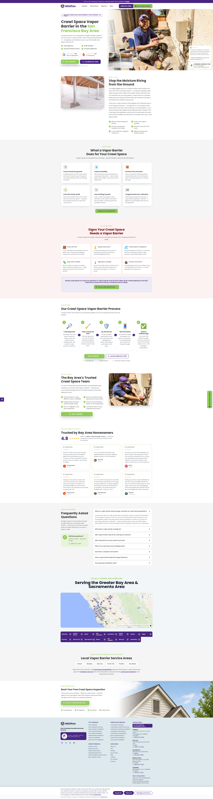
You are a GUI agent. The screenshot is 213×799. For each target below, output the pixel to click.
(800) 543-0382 (126, 6)
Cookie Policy (103, 797)
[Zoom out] (150, 597)
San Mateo (132, 664)
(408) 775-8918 (139, 747)
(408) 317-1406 (138, 772)
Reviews (113, 751)
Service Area (94, 6)
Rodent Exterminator (95, 751)
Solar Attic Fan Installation (96, 740)
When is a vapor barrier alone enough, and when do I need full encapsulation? (123, 511)
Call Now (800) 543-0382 (118, 356)
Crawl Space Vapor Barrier (118, 731)
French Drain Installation (118, 737)
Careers (113, 757)
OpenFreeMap (126, 625)
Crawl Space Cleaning (117, 725)
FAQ (112, 748)
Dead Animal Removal (95, 753)
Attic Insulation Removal (96, 727)
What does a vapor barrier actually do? (122, 529)
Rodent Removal (93, 748)
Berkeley (89, 664)
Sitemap (113, 761)
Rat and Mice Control (95, 757)
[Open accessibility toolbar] (2, 399)
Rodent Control (93, 746)
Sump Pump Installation (117, 740)
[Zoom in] (150, 594)
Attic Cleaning (93, 725)
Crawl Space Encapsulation (118, 733)
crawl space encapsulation (118, 112)
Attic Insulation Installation (96, 729)
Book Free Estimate (144, 6)
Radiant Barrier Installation (96, 735)
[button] (104, 613)
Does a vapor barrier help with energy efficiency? (122, 557)
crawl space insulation (128, 672)
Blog (111, 6)
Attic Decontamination (95, 731)
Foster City (110, 664)
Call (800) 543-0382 (91, 62)
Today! (127, 1)
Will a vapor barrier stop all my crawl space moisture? (122, 534)
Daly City (100, 664)
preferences (97, 795)
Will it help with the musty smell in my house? (122, 540)
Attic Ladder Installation (95, 733)
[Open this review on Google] (202, 59)
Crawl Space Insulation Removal (120, 727)
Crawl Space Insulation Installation (120, 729)
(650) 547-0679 (139, 764)
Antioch (79, 664)
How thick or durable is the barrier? (122, 551)
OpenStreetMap (145, 625)
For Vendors (114, 759)
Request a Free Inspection (106, 211)
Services (84, 6)
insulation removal (86, 672)
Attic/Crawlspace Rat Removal (97, 755)
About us (104, 6)
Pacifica (121, 664)
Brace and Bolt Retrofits (117, 735)
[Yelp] (70, 742)
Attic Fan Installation (94, 737)
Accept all (118, 793)
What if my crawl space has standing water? (122, 546)
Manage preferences (143, 793)
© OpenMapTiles (133, 625)
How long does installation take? (122, 563)
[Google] (66, 742)
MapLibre (120, 625)
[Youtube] (74, 742)
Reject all (129, 793)
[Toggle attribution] (151, 626)
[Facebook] (62, 742)
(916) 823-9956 (139, 755)
